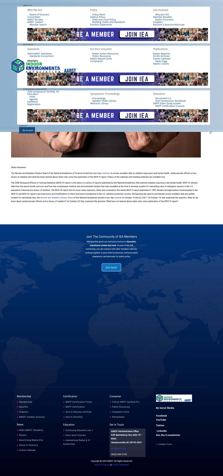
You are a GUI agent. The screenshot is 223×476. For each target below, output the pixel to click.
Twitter (160, 425)
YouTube (161, 419)
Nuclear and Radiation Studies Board (56, 197)
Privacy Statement (120, 465)
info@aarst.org (118, 448)
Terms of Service (102, 465)
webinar (117, 197)
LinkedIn (161, 430)
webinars (106, 173)
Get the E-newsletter (168, 435)
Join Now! (111, 267)
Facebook (161, 415)
